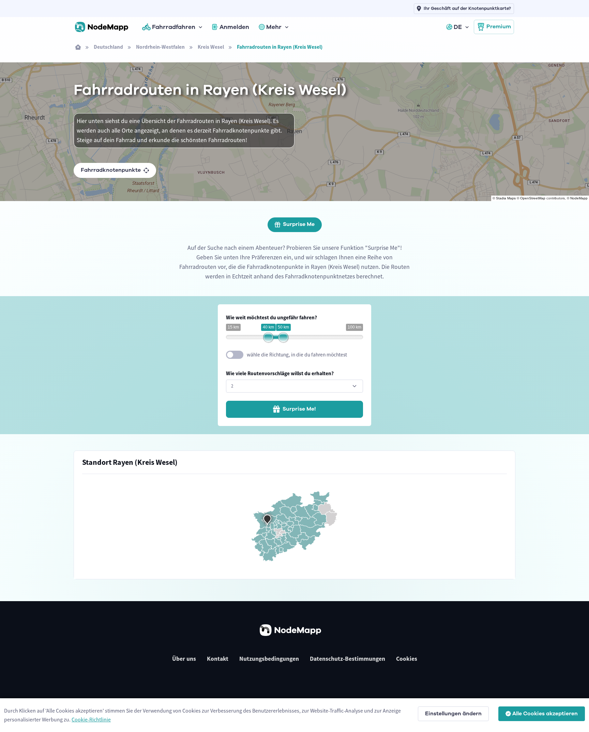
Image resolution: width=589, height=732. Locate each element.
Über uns (184, 658)
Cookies (406, 658)
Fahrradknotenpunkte (111, 170)
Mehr (274, 27)
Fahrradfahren (173, 27)
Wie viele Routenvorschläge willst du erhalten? (280, 373)
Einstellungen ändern (453, 713)
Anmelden (234, 27)
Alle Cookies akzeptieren (545, 713)
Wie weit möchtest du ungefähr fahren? (271, 317)
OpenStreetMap (532, 198)
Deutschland (108, 47)
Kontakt (217, 658)
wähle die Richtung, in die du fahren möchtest (297, 354)
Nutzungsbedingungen (269, 658)
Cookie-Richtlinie (91, 719)
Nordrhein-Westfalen (160, 47)
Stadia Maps (506, 198)
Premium (498, 26)
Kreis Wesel (211, 47)
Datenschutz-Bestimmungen (347, 658)
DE (458, 27)
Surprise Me (299, 224)
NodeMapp (579, 198)
